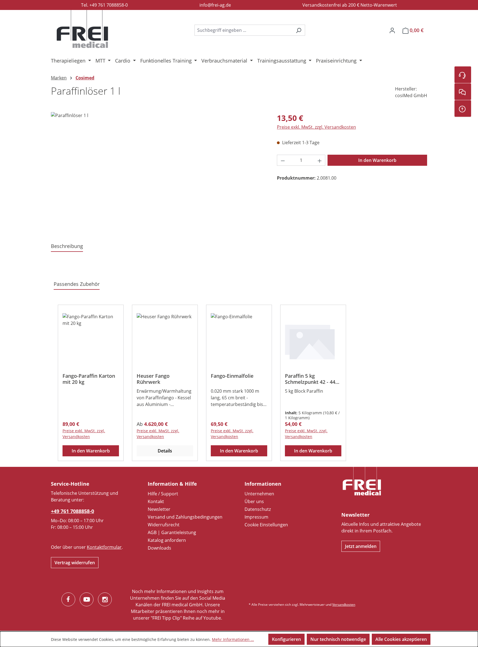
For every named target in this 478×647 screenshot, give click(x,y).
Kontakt (156, 501)
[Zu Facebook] (68, 599)
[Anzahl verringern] (283, 160)
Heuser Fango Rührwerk (153, 379)
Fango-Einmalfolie (232, 376)
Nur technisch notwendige (338, 639)
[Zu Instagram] (105, 599)
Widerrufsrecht (164, 525)
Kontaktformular (104, 547)
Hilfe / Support (163, 494)
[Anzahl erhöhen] (320, 160)
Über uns (254, 501)
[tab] (67, 246)
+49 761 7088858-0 (72, 511)
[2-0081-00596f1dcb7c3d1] (158, 171)
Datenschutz (258, 509)
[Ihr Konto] (392, 30)
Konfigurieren (286, 639)
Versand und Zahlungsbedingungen (185, 517)
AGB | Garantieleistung (172, 532)
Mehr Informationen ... (233, 639)
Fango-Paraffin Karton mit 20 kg (89, 379)
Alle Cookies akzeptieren (401, 639)
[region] (158, 171)
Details (165, 451)
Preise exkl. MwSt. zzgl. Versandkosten (316, 127)
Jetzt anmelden (360, 546)
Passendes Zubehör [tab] (77, 284)
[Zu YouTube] (86, 599)
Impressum (256, 517)
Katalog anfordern (167, 540)
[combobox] (243, 30)
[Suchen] (298, 30)
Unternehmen (259, 494)
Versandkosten (343, 604)
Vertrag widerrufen (74, 563)
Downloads (159, 548)
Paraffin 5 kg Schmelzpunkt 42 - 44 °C (310, 379)
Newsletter (159, 509)
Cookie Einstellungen (266, 525)
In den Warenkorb (377, 160)
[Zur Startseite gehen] (82, 29)
